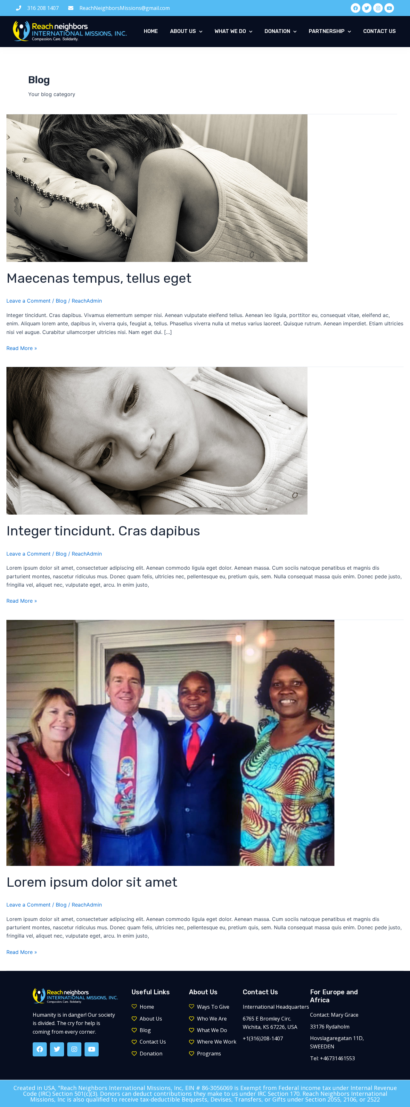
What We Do (230, 31)
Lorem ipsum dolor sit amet (91, 882)
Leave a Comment (28, 300)
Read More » (21, 347)
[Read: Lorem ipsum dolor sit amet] (170, 742)
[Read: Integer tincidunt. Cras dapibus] (157, 440)
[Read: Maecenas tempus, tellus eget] (157, 187)
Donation (277, 31)
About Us (183, 31)
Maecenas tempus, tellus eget (99, 278)
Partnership (327, 31)
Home (151, 31)
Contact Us (379, 31)
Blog (61, 300)
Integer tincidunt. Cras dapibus (103, 531)
